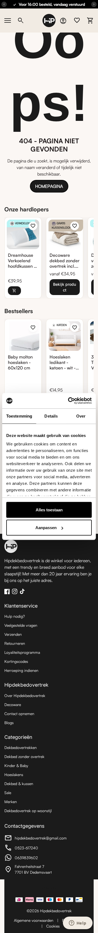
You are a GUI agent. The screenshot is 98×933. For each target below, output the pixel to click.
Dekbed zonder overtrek (24, 756)
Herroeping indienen (21, 670)
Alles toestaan (49, 509)
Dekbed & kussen (18, 783)
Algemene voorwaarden (33, 920)
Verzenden (13, 634)
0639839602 (34, 858)
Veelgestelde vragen (20, 625)
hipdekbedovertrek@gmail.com (35, 839)
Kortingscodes (16, 661)
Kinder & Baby (16, 765)
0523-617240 (34, 848)
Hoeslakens (13, 774)
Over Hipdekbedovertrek (24, 695)
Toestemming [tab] (19, 415)
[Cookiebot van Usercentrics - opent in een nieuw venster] (69, 400)
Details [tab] (51, 415)
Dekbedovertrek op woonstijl (28, 810)
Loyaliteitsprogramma (22, 652)
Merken (10, 801)
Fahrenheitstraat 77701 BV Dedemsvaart (34, 869)
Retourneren (14, 643)
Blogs (9, 722)
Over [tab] (80, 415)
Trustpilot (49, 887)
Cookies (53, 926)
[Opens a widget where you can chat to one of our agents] (78, 923)
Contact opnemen (19, 713)
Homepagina (49, 186)
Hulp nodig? (14, 616)
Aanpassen (46, 527)
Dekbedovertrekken (20, 747)
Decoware (12, 704)
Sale (7, 792)
